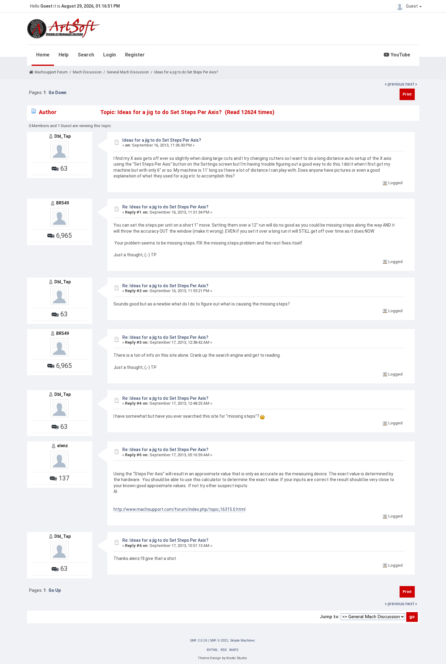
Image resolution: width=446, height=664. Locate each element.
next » (411, 84)
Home (42, 55)
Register (135, 55)
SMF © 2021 (219, 640)
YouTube (399, 55)
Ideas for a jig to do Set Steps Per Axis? (161, 140)
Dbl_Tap (62, 136)
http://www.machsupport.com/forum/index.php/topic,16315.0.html (179, 509)
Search (86, 55)
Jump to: (330, 616)
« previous (394, 84)
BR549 (62, 203)
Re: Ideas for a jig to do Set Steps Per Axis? (165, 206)
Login (109, 55)
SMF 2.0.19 (198, 640)
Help (64, 55)
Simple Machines (242, 640)
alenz (62, 445)
